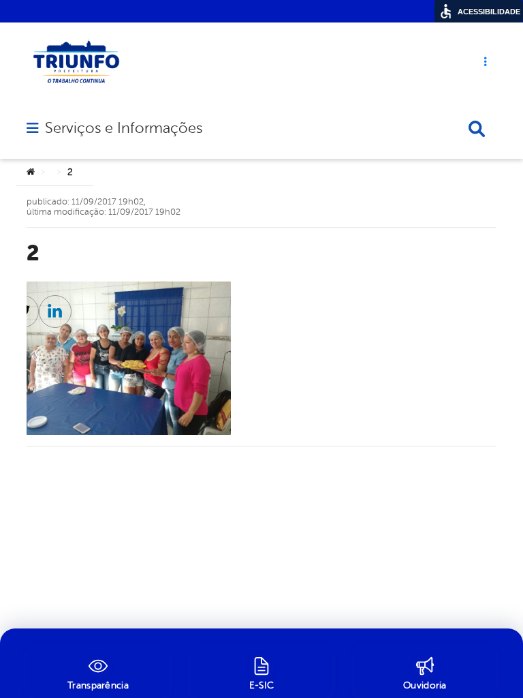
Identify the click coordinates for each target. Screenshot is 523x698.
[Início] (31, 172)
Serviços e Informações (123, 128)
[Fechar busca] (476, 128)
